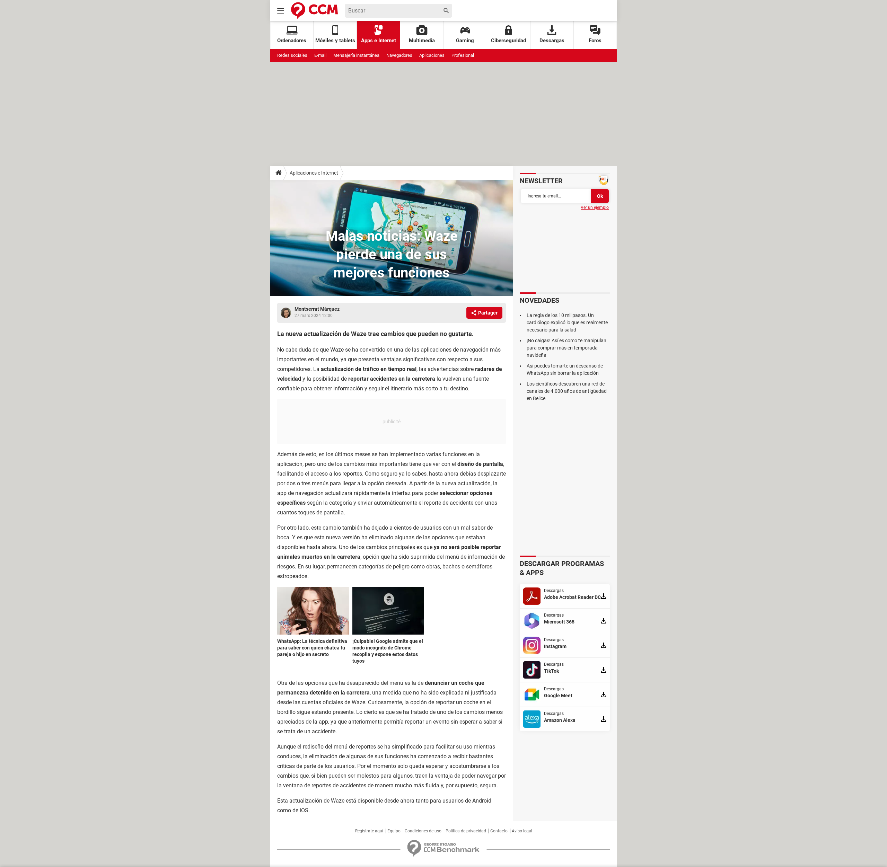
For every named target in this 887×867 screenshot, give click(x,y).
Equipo (394, 831)
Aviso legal (522, 831)
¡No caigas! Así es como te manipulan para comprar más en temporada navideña (566, 348)
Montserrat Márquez (317, 309)
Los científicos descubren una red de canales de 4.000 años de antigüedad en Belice (567, 391)
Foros (595, 40)
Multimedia (422, 40)
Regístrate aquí (369, 831)
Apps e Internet (378, 40)
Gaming (465, 40)
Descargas (551, 40)
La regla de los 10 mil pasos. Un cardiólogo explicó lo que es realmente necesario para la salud (567, 322)
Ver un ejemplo (595, 207)
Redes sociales (292, 55)
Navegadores (399, 55)
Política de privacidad (466, 831)
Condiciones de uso (423, 831)
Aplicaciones (432, 55)
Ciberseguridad (508, 40)
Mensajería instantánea (356, 55)
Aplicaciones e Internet (314, 173)
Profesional (462, 55)
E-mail (320, 55)
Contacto (499, 831)
